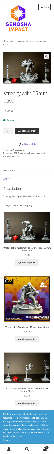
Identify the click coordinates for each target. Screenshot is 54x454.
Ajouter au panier (27, 130)
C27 (15, 153)
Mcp (32, 153)
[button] (46, 56)
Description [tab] (9, 170)
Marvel (27, 153)
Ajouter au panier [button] (27, 262)
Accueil (10, 41)
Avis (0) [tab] (6, 178)
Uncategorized (21, 41)
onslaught (40, 153)
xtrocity (15, 156)
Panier (41, 447)
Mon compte (9, 449)
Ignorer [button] (7, 439)
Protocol (7, 156)
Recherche (27, 449)
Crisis (20, 153)
